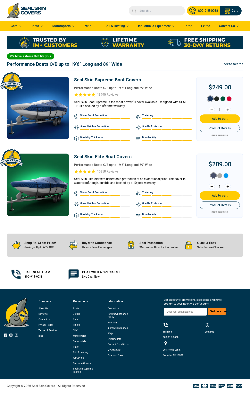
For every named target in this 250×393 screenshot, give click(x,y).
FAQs (110, 333)
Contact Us (44, 319)
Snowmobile (79, 341)
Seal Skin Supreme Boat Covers (107, 80)
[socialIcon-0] (6, 336)
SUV (75, 330)
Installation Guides (118, 328)
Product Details (220, 128)
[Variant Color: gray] (219, 175)
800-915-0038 (33, 276)
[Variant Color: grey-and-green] (222, 98)
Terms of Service (47, 330)
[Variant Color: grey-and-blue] (210, 98)
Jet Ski (76, 314)
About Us (43, 308)
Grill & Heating (114, 26)
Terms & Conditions (118, 344)
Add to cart (220, 119)
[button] (55, 301)
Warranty (112, 322)
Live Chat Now (91, 276)
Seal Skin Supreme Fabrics (83, 370)
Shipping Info (114, 339)
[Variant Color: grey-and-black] (216, 98)
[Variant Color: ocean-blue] (226, 175)
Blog (40, 336)
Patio (87, 26)
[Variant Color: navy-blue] (213, 175)
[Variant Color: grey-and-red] (229, 98)
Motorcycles (80, 336)
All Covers (78, 357)
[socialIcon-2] (17, 336)
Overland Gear (115, 355)
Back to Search (232, 64)
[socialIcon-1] (12, 336)
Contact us (114, 308)
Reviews (43, 314)
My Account (114, 350)
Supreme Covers (82, 363)
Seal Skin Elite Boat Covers (103, 156)
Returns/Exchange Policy (118, 315)
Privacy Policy (45, 325)
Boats (76, 308)
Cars (75, 319)
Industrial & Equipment (154, 26)
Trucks (76, 325)
